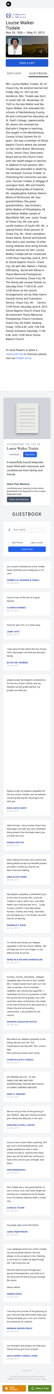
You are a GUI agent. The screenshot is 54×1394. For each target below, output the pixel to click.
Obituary (14, 73)
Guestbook (38, 73)
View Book (14, 454)
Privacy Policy (19, 1379)
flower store (23, 358)
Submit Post (27, 549)
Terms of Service (35, 1379)
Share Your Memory (18, 499)
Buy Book (30, 454)
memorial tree (14, 354)
